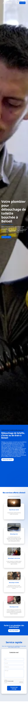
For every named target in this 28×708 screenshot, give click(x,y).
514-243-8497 (22, 2)
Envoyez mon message (14, 688)
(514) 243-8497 (6, 237)
